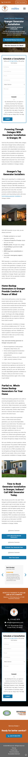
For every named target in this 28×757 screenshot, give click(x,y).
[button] (24, 8)
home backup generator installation (11, 196)
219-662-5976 (13, 61)
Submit (7, 119)
